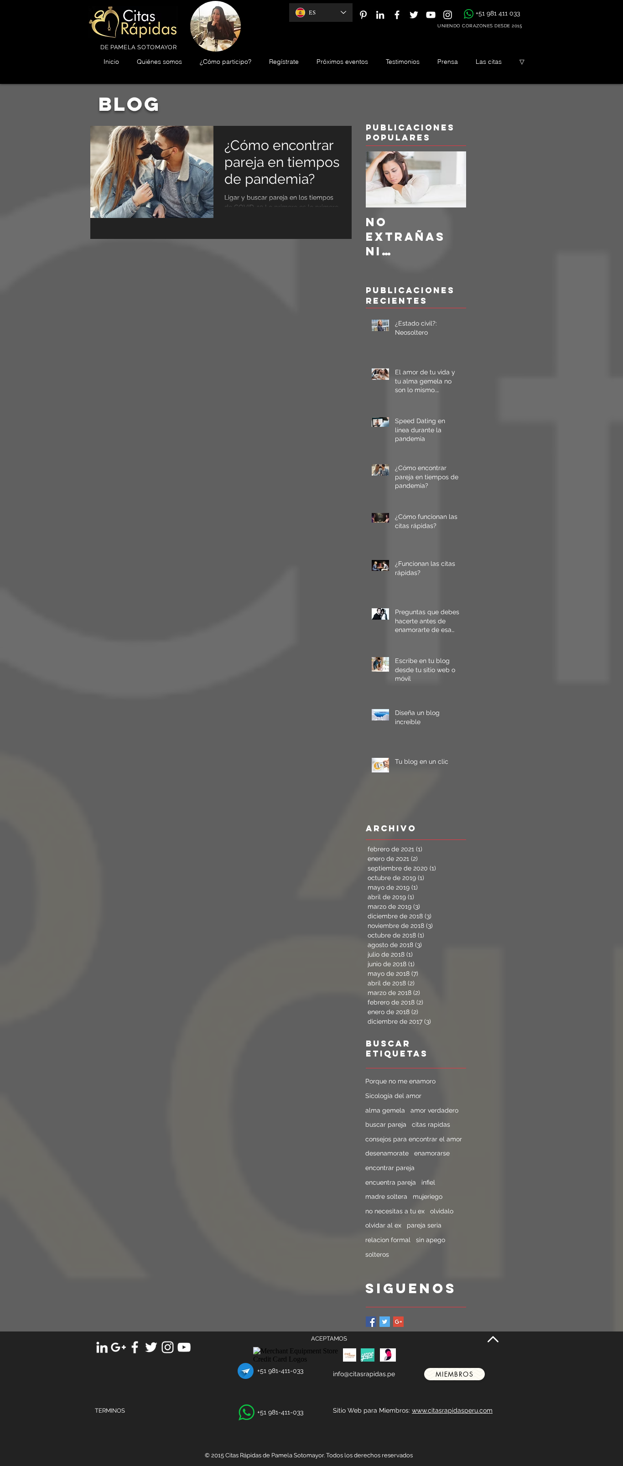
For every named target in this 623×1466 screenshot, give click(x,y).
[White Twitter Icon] (414, 15)
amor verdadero (434, 1110)
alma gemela (385, 1110)
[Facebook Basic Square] (371, 1321)
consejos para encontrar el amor (413, 1139)
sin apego (430, 1239)
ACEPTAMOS (329, 1338)
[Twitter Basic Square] (384, 1321)
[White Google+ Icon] (118, 1347)
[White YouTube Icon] (430, 15)
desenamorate (387, 1153)
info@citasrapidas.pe (364, 1374)
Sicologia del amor (393, 1095)
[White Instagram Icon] (447, 15)
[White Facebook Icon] (397, 15)
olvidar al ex (383, 1225)
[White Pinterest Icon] (363, 15)
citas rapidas (431, 1124)
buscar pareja (385, 1124)
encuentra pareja (390, 1182)
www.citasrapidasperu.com (452, 1410)
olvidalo (441, 1211)
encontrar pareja (390, 1167)
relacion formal (387, 1239)
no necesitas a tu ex (395, 1211)
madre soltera (386, 1196)
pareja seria (424, 1225)
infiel (428, 1182)
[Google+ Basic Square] (398, 1321)
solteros (377, 1254)
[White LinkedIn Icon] (380, 15)
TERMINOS (110, 1410)
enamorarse (432, 1153)
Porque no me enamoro (400, 1081)
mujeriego (427, 1196)
